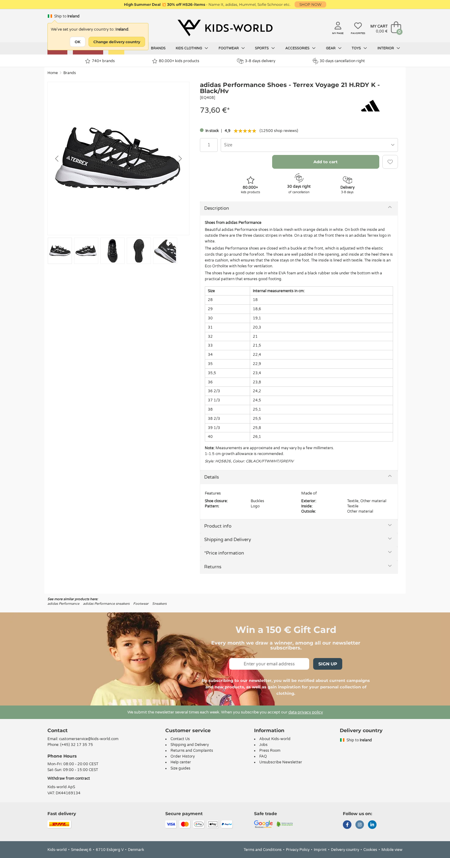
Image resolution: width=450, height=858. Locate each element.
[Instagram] (359, 825)
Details (211, 477)
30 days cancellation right (342, 61)
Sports (262, 48)
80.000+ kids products (179, 61)
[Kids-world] (225, 28)
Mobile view (392, 850)
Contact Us (180, 739)
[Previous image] (57, 158)
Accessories (297, 48)
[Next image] (179, 158)
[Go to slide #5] (165, 251)
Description (216, 208)
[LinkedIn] (372, 825)
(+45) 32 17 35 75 (76, 745)
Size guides (180, 768)
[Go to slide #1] (60, 251)
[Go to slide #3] (112, 251)
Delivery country (345, 850)
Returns (212, 567)
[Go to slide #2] (86, 251)
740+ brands (103, 61)
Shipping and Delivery (227, 539)
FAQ (263, 756)
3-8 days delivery (260, 61)
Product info (217, 526)
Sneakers (159, 604)
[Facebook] (347, 825)
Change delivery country (116, 42)
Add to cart (325, 161)
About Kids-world (275, 739)
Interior (386, 48)
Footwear (229, 48)
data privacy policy (305, 712)
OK (78, 42)
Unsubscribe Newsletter (280, 762)
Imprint (320, 850)
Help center (181, 762)
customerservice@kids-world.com (88, 739)
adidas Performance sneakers (106, 604)
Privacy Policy (297, 850)
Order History (183, 756)
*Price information (224, 553)
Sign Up (327, 664)
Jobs (263, 745)
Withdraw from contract (68, 778)
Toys (357, 48)
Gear (331, 48)
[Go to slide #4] (139, 251)
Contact (57, 730)
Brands (158, 48)
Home (52, 73)
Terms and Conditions (263, 850)
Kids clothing (189, 48)
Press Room (269, 750)
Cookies (370, 850)
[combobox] (309, 145)
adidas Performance (63, 604)
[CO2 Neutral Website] (285, 824)
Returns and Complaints (192, 750)
